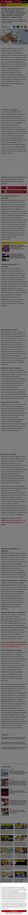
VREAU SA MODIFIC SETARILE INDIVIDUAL (13, 912)
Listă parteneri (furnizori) (4, 908)
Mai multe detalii (16, 891)
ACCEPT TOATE (14, 911)
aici (1, 897)
